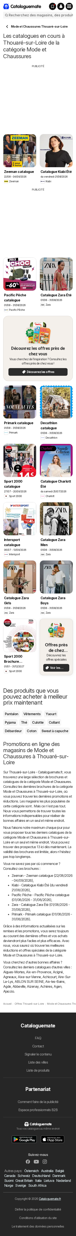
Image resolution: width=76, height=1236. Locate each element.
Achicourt (49, 977)
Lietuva (49, 1180)
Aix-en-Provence (38, 972)
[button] (60, 6)
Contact (38, 1046)
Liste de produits (37, 1070)
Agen (57, 986)
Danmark (58, 1176)
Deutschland (41, 1176)
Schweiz (24, 1176)
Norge (8, 1185)
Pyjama (10, 722)
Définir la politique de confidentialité (38, 1209)
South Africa (37, 1185)
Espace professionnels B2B (38, 1110)
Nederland (63, 1180)
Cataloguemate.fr (50, 1199)
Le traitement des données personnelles (38, 1226)
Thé (24, 722)
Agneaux (9, 977)
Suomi (8, 1180)
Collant (54, 722)
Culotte (37, 722)
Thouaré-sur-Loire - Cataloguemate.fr (35, 772)
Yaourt (51, 714)
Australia (47, 1171)
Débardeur (13, 731)
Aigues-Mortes (13, 972)
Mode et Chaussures (56, 782)
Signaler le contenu (38, 1054)
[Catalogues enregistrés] (52, 6)
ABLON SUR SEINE (29, 981)
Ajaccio (8, 991)
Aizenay (32, 986)
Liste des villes (38, 1062)
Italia (38, 1180)
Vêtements (32, 714)
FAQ (38, 1038)
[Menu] (69, 6)
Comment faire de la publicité (38, 1102)
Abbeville (18, 986)
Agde (7, 986)
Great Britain (24, 1180)
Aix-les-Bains (54, 981)
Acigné (58, 972)
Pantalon (11, 714)
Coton (31, 731)
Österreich (31, 1171)
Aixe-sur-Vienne (29, 977)
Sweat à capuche (55, 731)
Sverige (20, 1185)
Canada (9, 1176)
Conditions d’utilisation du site (38, 1218)
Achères (46, 986)
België (59, 1171)
